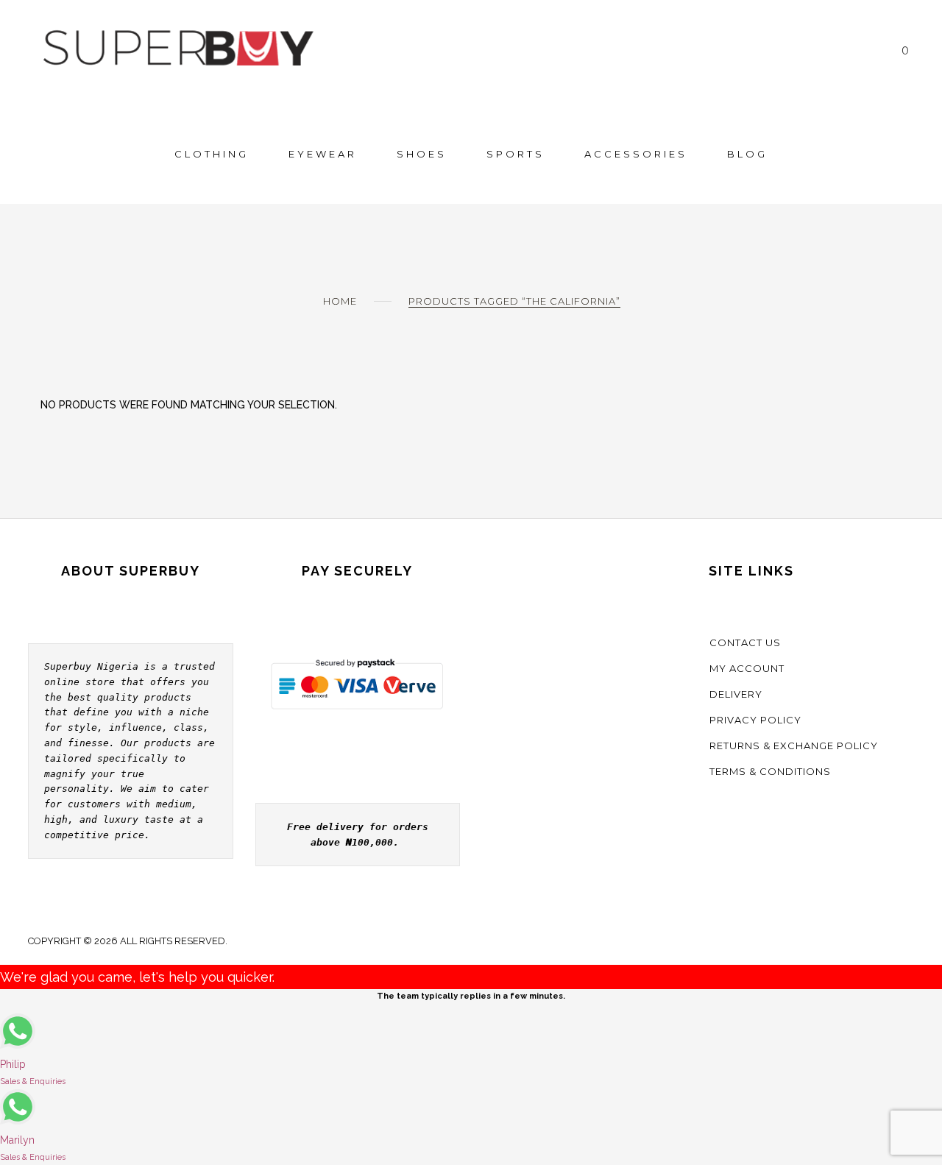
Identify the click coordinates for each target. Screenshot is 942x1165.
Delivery (735, 694)
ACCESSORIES (635, 154)
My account (747, 668)
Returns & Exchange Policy (793, 745)
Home (340, 301)
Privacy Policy (755, 720)
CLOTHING (211, 154)
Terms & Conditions (770, 771)
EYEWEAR (322, 154)
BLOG (747, 154)
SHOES (422, 154)
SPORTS (515, 154)
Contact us (745, 642)
